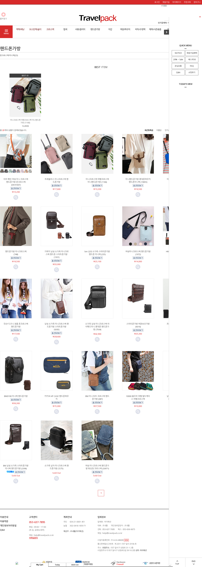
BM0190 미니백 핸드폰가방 (16, 396)
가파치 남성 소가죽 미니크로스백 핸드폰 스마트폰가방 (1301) (57, 254)
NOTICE (178, 53)
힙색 (65, 29)
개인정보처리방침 (8, 525)
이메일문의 (33, 538)
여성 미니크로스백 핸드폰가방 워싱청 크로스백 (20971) (97, 467)
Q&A (178, 72)
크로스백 (50, 29)
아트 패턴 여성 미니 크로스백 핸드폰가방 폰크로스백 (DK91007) (15, 182)
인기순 (167, 130)
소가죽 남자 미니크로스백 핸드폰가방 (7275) (57, 467)
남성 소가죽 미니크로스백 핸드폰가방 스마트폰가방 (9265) (57, 326)
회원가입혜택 (192, 53)
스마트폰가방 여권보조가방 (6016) (138, 325)
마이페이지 (176, 2)
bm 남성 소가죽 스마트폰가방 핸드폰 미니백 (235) (97, 253)
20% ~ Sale (178, 59)
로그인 (157, 2)
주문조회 (187, 2)
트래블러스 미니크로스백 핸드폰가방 (56, 180)
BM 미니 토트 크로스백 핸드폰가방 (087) (97, 397)
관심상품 (178, 66)
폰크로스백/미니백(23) (9, 55)
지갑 (110, 29)
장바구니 (197, 2)
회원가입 (166, 2)
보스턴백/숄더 (35, 29)
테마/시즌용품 (155, 29)
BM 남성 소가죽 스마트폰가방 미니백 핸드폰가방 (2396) (15, 467)
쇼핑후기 (191, 72)
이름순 (159, 130)
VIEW (126, 540)
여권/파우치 (125, 29)
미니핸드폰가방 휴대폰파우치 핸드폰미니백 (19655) (138, 180)
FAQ (192, 66)
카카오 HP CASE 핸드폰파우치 (57, 397)
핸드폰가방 (95, 29)
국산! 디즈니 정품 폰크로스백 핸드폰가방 (15, 325)
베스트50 (192, 59)
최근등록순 (149, 130)
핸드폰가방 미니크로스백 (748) (16, 253)
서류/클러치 (80, 29)
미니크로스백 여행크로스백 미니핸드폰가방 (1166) (97, 180)
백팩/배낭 (20, 29)
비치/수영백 (140, 29)
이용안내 (4, 517)
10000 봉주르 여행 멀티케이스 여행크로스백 (138, 397)
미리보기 (15, 197)
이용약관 (4, 521)
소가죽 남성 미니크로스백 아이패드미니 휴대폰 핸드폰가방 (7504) (97, 326)
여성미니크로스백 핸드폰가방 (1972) (138, 253)
